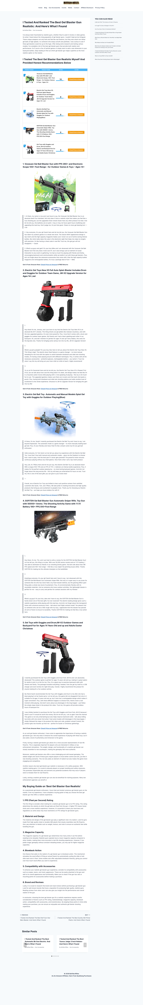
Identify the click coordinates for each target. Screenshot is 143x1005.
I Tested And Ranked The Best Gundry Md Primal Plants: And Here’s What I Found (73, 917)
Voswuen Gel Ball (33, 164)
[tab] (51, 956)
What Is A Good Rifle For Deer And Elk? (104, 55)
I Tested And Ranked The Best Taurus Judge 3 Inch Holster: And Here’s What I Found (71, 941)
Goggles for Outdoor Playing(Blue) (48, 397)
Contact (76, 8)
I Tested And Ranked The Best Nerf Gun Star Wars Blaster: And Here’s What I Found (35, 917)
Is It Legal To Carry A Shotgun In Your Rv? (104, 25)
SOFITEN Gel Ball (33, 501)
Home (40, 8)
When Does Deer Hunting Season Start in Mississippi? (107, 59)
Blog (45, 8)
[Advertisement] (71, 989)
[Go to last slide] (25, 945)
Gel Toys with (31, 622)
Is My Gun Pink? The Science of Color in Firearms (106, 22)
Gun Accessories (54, 8)
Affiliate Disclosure (87, 8)
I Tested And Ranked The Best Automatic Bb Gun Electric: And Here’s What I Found (37, 941)
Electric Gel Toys (33, 270)
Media (70, 8)
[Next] (85, 945)
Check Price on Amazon (76, 79)
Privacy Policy (100, 8)
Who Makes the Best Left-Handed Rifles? (104, 42)
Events (64, 8)
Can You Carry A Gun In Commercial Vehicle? (105, 29)
